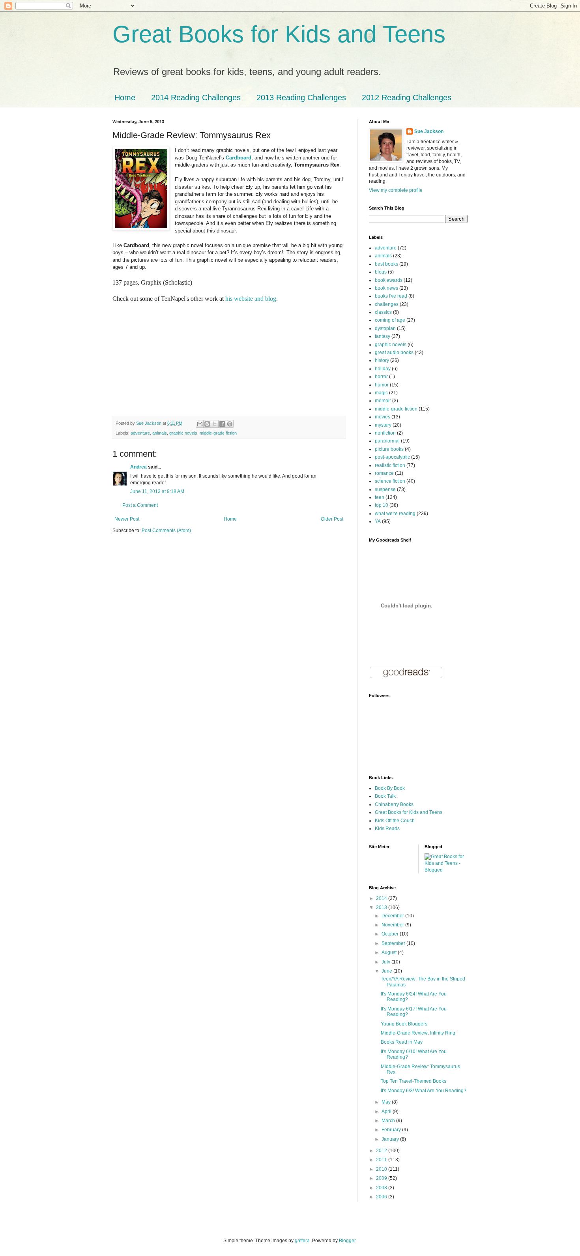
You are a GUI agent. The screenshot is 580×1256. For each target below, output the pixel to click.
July (386, 962)
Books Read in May (402, 1042)
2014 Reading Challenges (196, 97)
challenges (387, 304)
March (389, 1120)
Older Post (332, 519)
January (391, 1139)
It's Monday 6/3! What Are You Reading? (423, 1090)
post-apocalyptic (392, 457)
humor (382, 385)
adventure (140, 433)
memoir (383, 400)
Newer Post (126, 519)
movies (382, 417)
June (387, 971)
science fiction (390, 481)
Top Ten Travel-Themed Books (413, 1081)
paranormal (387, 441)
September (394, 943)
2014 (382, 898)
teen (379, 497)
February (392, 1129)
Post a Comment (140, 505)
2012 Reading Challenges (406, 97)
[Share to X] (215, 424)
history (382, 360)
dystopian (385, 328)
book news (386, 288)
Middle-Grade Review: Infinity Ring (418, 1033)
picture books (389, 449)
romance (384, 473)
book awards (388, 280)
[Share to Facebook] (222, 424)
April (387, 1111)
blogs (381, 272)
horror (381, 376)
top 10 (381, 505)
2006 (382, 1197)
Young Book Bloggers (404, 1024)
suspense (385, 489)
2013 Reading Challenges (301, 97)
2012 (382, 1150)
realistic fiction (390, 465)
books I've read (391, 296)
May (387, 1102)
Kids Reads (387, 828)
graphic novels (183, 433)
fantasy (382, 336)
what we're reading (395, 513)
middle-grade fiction (218, 433)
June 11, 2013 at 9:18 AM (157, 491)
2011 (382, 1159)
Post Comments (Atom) (166, 530)
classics (383, 312)
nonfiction (385, 433)
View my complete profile (396, 190)
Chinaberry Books (394, 804)
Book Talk (385, 796)
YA (378, 521)
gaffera (302, 1240)
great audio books (394, 352)
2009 (382, 1178)
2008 (382, 1187)
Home (124, 97)
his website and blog (250, 298)
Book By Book (390, 788)
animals (159, 433)
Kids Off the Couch (395, 820)
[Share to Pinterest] (230, 424)
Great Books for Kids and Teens (278, 34)
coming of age (390, 320)
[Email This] (200, 424)
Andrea (138, 467)
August (390, 952)
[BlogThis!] (207, 424)
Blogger (347, 1240)
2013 (382, 907)
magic (381, 393)
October (391, 934)
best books (386, 264)
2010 (382, 1169)
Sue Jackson (428, 131)
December (393, 916)
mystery (383, 425)
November (393, 925)
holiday (383, 368)
